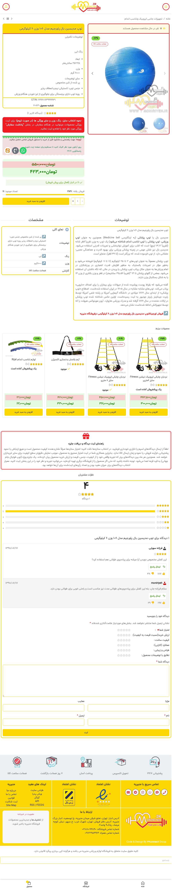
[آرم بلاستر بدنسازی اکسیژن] (65, 345)
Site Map (11, 805)
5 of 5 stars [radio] (118, 630)
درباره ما (11, 790)
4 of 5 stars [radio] (121, 630)
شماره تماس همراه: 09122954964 (102, 833)
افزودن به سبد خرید (36, 201)
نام (166, 715)
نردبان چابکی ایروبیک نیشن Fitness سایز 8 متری (106, 378)
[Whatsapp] (23, 150)
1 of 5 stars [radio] (129, 630)
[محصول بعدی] (4, 19)
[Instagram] (143, 792)
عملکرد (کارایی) (161, 645)
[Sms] (157, 792)
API (37, 801)
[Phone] (164, 792)
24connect (153, 842)
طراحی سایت (37, 790)
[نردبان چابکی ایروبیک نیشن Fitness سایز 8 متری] (107, 354)
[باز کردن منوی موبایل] (166, 6)
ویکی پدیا (37, 794)
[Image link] (103, 798)
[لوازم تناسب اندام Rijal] (24, 345)
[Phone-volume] (15, 150)
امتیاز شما (163, 630)
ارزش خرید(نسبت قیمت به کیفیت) (151, 635)
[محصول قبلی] (12, 19)
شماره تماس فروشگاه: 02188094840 (100, 829)
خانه (168, 19)
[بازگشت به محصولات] (8, 19)
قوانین (11, 798)
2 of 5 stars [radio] (126, 630)
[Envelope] (128, 792)
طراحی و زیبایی (162, 650)
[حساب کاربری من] (6, 6)
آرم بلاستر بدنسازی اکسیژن (65, 359)
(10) (152, 385)
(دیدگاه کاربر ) (34, 113)
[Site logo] (86, 7)
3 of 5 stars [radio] (123, 630)
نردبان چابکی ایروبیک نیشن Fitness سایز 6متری (148, 378)
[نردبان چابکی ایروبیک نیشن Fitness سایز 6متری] (149, 354)
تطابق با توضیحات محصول (155, 655)
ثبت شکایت (11, 801)
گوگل (37, 797)
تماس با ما (11, 794)
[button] (164, 73)
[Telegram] (135, 792)
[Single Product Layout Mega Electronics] (7, 150)
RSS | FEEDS (37, 805)
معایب (81, 701)
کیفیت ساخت (162, 640)
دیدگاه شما (162, 662)
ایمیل (80, 715)
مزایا (167, 701)
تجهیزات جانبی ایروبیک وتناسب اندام (143, 19)
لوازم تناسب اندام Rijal (24, 359)
